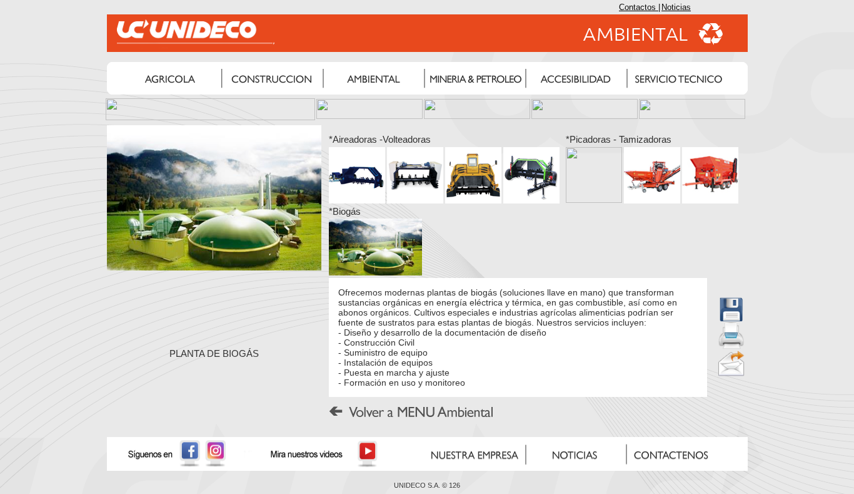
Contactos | (639, 7)
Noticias (676, 7)
